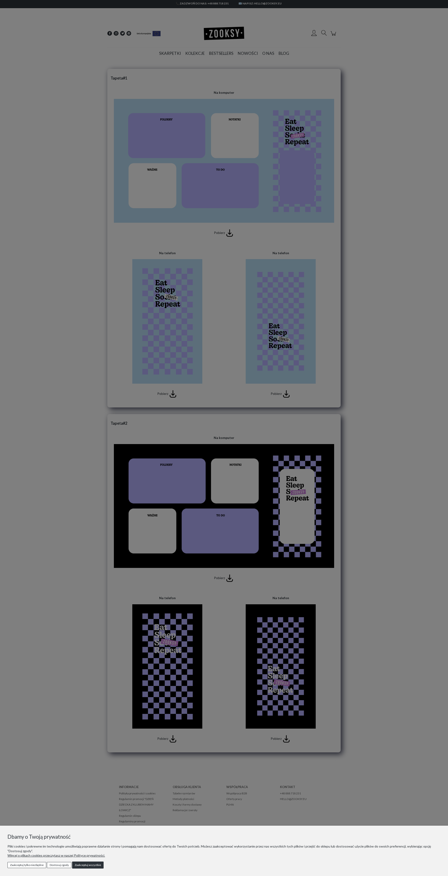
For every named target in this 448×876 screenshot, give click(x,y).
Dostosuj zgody (59, 865)
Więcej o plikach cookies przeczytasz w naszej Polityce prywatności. (56, 855)
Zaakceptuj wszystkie (88, 865)
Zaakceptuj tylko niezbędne (27, 865)
